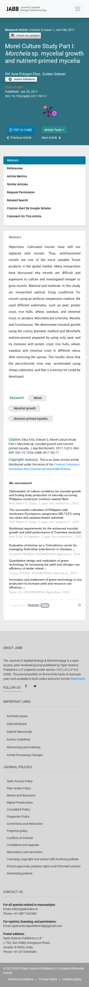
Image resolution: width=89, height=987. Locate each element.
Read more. (78, 678)
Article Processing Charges (25, 755)
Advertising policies (19, 873)
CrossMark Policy (18, 809)
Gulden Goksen (53, 74)
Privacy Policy (48, 979)
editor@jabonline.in (25, 909)
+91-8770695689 (25, 952)
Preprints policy (17, 831)
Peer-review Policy (19, 788)
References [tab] (15, 168)
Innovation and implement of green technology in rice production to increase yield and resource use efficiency (45, 583)
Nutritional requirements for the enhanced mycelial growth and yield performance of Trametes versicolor (45, 530)
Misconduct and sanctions (24, 852)
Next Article (49, 137)
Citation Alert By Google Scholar (29, 208)
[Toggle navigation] (78, 9)
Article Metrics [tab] (17, 176)
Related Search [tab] (17, 200)
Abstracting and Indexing (23, 747)
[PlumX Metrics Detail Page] (48, 111)
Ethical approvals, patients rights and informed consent (44, 866)
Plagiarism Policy (18, 816)
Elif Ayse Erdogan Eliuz (22, 74)
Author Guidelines (18, 739)
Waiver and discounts (21, 795)
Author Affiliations (24, 79)
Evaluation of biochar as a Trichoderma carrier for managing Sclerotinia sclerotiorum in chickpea (43, 547)
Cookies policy (71, 979)
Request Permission (21, 192)
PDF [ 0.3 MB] (22, 130)
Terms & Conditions (21, 979)
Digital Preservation (20, 802)
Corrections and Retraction (25, 823)
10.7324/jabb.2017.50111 (29, 96)
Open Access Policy (20, 781)
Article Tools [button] (53, 130)
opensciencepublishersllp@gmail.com (37, 926)
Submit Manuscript (19, 731)
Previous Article (21, 137)
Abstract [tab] (13, 160)
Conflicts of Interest (20, 838)
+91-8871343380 (25, 913)
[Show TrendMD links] (79, 605)
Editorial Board (17, 724)
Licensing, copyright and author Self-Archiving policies (43, 859)
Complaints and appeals (23, 845)
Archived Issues (17, 716)
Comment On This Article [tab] (24, 216)
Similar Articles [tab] (17, 184)
